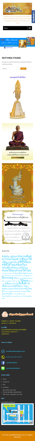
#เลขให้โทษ (23, 270)
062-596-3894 (9, 392)
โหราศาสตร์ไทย (14, 296)
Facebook (6, 387)
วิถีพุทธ (24, 280)
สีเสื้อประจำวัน (11, 283)
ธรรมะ (10, 275)
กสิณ (16, 273)
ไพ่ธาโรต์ (21, 296)
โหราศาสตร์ (6, 296)
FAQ (4, 384)
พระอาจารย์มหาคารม (24, 278)
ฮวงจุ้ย (14, 291)
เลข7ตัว (18, 294)
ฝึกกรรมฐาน (9, 278)
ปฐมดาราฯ (28, 275)
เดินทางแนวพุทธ (21, 291)
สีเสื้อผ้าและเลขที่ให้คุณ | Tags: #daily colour (15, 286)
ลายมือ (18, 281)
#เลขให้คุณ (9, 270)
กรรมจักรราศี (10, 273)
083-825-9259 (17, 392)
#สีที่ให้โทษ (9, 265)
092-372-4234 (18, 357)
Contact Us (6, 382)
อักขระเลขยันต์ (9, 291)
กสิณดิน (30, 273)
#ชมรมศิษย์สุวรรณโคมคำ (17, 257)
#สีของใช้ (26, 259)
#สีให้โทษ (23, 267)
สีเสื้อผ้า (23, 283)
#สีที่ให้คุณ (24, 262)
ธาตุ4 (24, 275)
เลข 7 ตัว (14, 294)
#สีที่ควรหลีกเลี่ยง (10, 262)
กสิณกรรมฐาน (23, 273)
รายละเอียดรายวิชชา (10, 281)
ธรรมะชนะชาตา (17, 275)
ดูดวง (3, 275)
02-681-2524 (9, 357)
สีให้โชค (17, 289)
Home (4, 379)
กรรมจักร (4, 273)
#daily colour (9, 256)
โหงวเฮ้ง (23, 294)
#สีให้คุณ (15, 268)
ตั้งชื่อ (6, 275)
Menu (6, 28)
